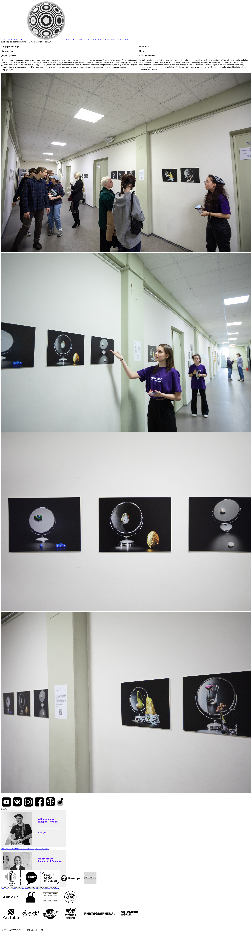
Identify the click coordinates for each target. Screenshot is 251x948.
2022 (68, 39)
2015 (113, 39)
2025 (9, 39)
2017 (100, 39)
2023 (22, 39)
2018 (94, 39)
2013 (126, 39)
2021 (74, 39)
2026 (3, 39)
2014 (119, 39)
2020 (81, 39)
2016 (106, 39)
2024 (16, 39)
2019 (87, 39)
